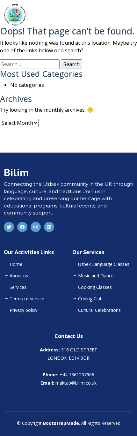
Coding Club (90, 299)
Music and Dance (96, 276)
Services (18, 287)
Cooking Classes (95, 287)
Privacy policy (23, 310)
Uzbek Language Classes (103, 264)
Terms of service (27, 299)
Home (16, 264)
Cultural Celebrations (99, 310)
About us (19, 276)
